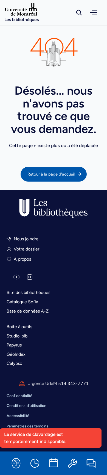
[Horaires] (35, 463)
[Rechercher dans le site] (79, 12)
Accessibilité (18, 415)
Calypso (14, 363)
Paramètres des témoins (27, 426)
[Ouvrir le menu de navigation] (94, 13)
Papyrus (14, 345)
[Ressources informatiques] (72, 463)
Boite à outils (19, 326)
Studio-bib (17, 336)
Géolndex (16, 354)
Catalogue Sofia (22, 301)
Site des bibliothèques (28, 292)
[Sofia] (16, 463)
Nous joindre (26, 238)
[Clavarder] (91, 463)
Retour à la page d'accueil (51, 174)
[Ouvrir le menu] (93, 12)
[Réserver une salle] (53, 463)
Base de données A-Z (28, 311)
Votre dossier (26, 249)
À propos (22, 259)
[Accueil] (53, 208)
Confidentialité (19, 396)
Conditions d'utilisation (26, 405)
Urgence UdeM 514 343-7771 (58, 383)
